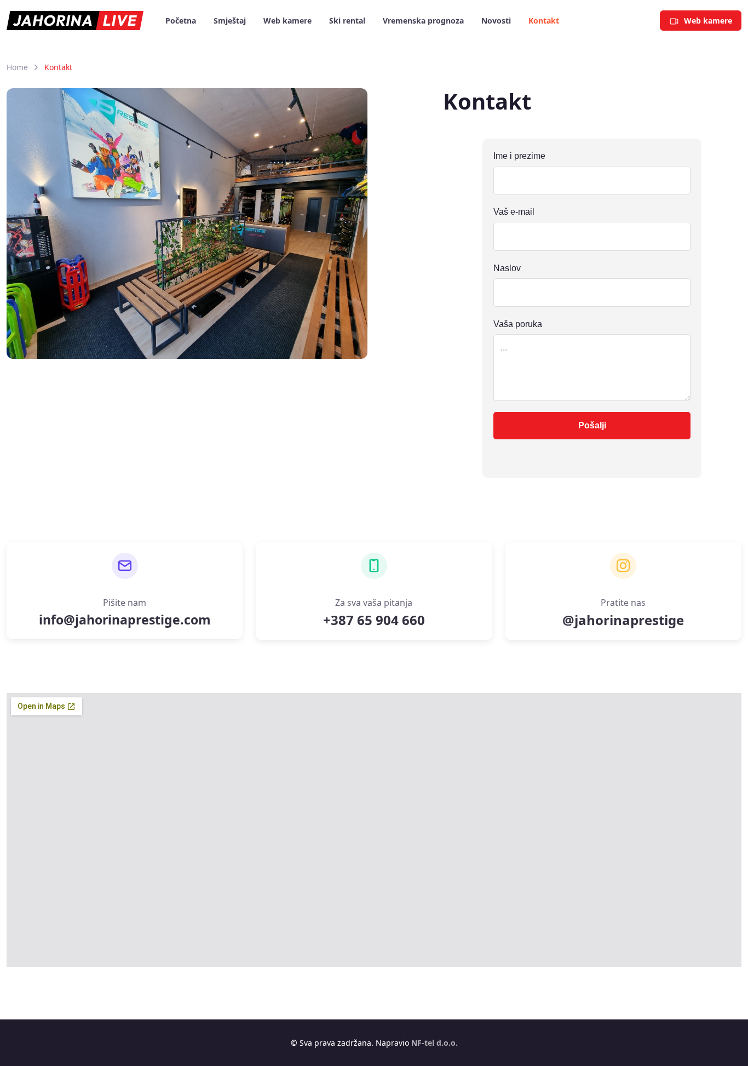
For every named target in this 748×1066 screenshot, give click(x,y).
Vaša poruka (517, 324)
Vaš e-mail (513, 211)
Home (17, 67)
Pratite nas (623, 603)
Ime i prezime (519, 156)
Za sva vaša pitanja (373, 603)
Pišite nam (124, 603)
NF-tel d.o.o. (434, 1043)
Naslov (507, 268)
